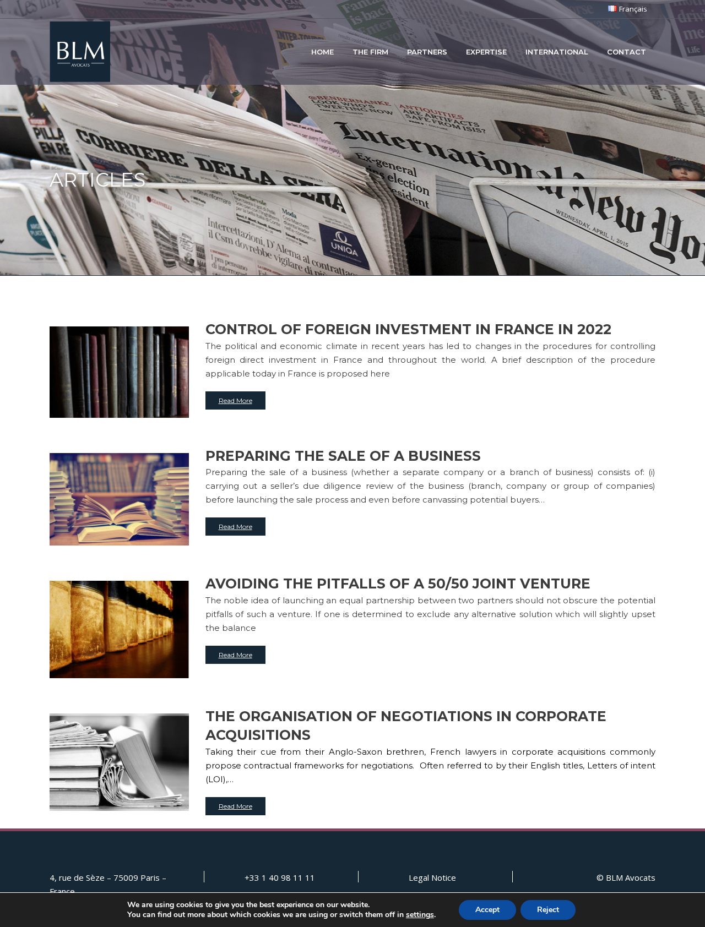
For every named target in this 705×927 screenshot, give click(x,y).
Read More (235, 400)
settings (420, 915)
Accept (487, 909)
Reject (548, 909)
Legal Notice (432, 877)
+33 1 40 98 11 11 (280, 877)
